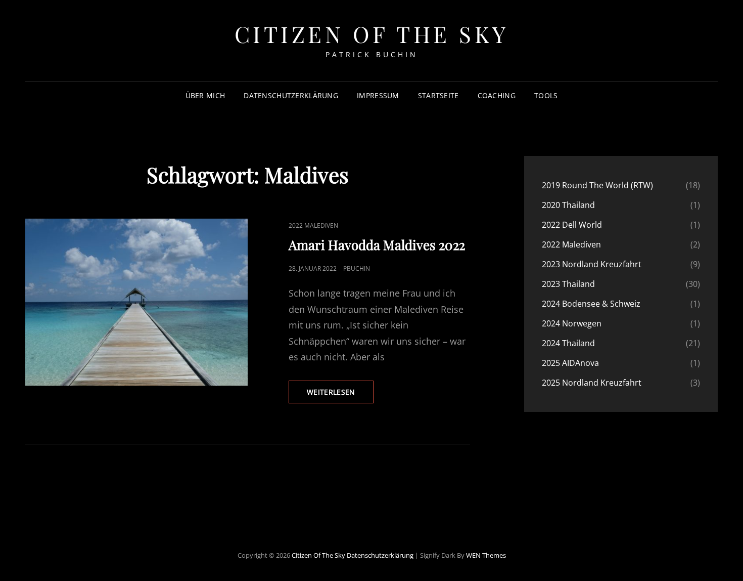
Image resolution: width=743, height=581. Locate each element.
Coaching (497, 95)
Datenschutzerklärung (291, 95)
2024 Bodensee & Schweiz (591, 303)
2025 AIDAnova (570, 362)
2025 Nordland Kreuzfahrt (591, 382)
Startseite (438, 95)
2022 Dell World (572, 224)
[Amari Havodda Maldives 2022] (136, 302)
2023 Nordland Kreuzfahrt (591, 264)
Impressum (378, 95)
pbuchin (356, 268)
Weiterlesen (340, 395)
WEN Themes (486, 555)
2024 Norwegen (571, 323)
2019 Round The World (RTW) (597, 185)
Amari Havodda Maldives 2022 (377, 245)
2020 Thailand (568, 205)
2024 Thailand (568, 343)
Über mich (205, 95)
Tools (546, 95)
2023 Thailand (568, 283)
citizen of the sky (372, 34)
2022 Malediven (313, 225)
